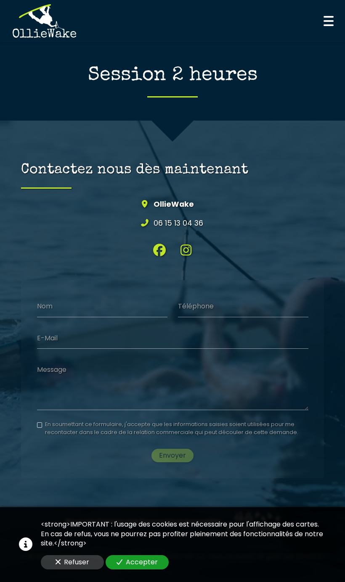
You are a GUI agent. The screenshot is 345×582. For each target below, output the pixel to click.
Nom (45, 306)
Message (51, 369)
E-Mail (47, 337)
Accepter (142, 562)
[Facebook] (159, 250)
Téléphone (196, 306)
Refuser (76, 562)
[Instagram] (185, 250)
